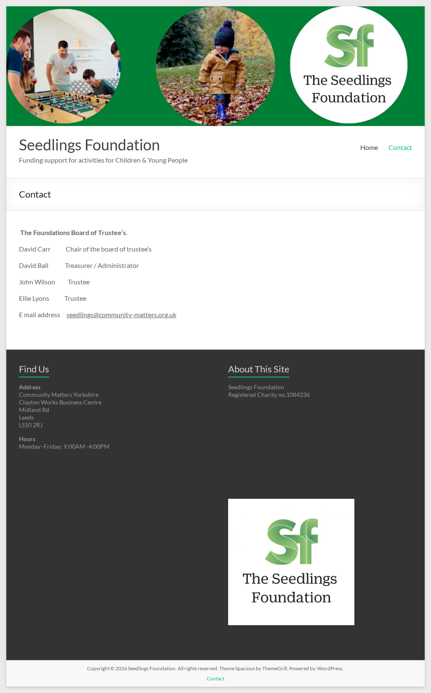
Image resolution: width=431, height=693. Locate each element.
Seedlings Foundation (89, 144)
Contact (400, 147)
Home (369, 147)
